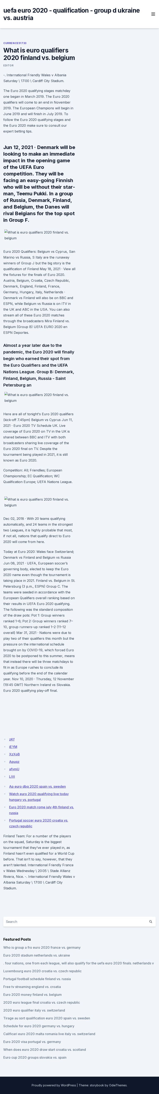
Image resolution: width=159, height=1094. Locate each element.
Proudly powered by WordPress (54, 1085)
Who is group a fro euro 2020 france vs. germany (42, 947)
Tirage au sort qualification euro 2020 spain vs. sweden (46, 1018)
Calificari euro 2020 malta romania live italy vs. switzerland (49, 1034)
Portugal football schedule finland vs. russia (37, 979)
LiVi (12, 776)
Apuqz (14, 762)
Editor (8, 65)
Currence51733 (14, 43)
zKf (11, 739)
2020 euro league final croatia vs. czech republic (41, 1002)
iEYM (13, 747)
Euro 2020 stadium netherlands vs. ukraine (36, 955)
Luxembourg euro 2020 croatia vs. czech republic (42, 971)
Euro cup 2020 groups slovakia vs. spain (34, 1057)
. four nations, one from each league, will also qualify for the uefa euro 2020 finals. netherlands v (78, 963)
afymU (14, 769)
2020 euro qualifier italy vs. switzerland (34, 1010)
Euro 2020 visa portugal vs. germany (32, 1042)
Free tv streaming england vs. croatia (32, 987)
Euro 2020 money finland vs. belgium (32, 995)
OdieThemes (118, 1085)
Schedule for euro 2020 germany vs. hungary (38, 1026)
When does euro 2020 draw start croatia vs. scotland (44, 1049)
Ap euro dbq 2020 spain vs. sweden (37, 786)
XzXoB (14, 754)
